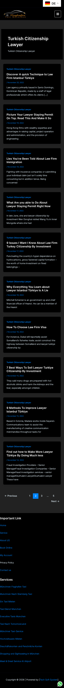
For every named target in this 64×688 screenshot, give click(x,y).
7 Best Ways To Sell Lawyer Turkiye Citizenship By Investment (30, 369)
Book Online (6, 547)
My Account (6, 555)
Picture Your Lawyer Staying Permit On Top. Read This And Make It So (30, 116)
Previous (11, 495)
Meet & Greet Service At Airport (15, 661)
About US (5, 540)
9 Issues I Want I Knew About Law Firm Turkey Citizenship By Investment (32, 244)
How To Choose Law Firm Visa (26, 327)
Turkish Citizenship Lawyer (19, 69)
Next (55, 501)
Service (3, 533)
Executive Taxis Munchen (13, 616)
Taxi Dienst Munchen (10, 609)
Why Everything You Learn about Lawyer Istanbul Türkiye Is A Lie (28, 288)
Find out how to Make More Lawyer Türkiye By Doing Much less (30, 453)
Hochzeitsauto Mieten (11, 638)
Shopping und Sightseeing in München (19, 653)
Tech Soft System (49, 679)
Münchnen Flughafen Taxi (13, 586)
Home (3, 525)
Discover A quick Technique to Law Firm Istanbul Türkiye (30, 76)
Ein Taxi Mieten (7, 601)
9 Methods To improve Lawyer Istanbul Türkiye (27, 409)
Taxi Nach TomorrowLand (13, 624)
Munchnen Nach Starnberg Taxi (16, 594)
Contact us (5, 570)
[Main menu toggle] (57, 14)
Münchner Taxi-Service (11, 631)
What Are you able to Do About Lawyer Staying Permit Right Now (28, 204)
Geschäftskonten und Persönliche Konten (21, 646)
